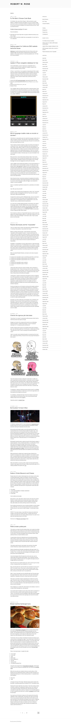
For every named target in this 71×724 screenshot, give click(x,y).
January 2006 (45, 268)
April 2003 (44, 336)
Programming (45, 32)
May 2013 (44, 126)
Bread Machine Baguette (21, 629)
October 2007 (45, 232)
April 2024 (44, 58)
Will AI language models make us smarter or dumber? (24, 134)
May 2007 (44, 241)
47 (27, 712)
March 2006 (45, 264)
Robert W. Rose (20, 3)
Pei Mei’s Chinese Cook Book (16, 29)
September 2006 (45, 253)
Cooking (44, 28)
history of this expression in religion (17, 448)
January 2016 (45, 106)
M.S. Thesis (45, 21)
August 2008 (45, 212)
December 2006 (45, 249)
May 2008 (44, 218)
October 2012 (45, 137)
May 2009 (44, 195)
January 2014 (45, 118)
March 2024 (45, 60)
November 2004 (45, 297)
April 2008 (44, 220)
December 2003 (45, 320)
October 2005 (45, 274)
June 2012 (44, 143)
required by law (35, 424)
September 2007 (45, 235)
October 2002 (45, 349)
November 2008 (45, 205)
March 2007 (45, 243)
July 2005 (44, 280)
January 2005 (45, 293)
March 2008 (45, 222)
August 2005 (45, 278)
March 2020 (45, 83)
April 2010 (44, 178)
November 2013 (45, 122)
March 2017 (45, 91)
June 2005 (44, 282)
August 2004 (45, 303)
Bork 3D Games (45, 19)
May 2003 (44, 334)
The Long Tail (19, 166)
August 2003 (45, 328)
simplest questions (29, 207)
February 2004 (45, 316)
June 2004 (44, 307)
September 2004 (45, 301)
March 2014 (45, 116)
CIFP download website (20, 80)
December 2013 (45, 120)
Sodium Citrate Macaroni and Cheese (22, 473)
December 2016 (45, 95)
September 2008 (45, 210)
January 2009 (45, 201)
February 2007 (45, 245)
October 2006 (45, 251)
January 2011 (45, 166)
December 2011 (45, 149)
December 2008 (45, 203)
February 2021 (45, 76)
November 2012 (45, 135)
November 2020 (45, 79)
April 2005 (44, 287)
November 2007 (45, 230)
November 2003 (45, 322)
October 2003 (45, 324)
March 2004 (45, 314)
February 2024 (45, 62)
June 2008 (44, 216)
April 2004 (44, 311)
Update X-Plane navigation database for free (24, 63)
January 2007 (45, 247)
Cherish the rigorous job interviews (21, 315)
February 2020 (45, 85)
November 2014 (45, 108)
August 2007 (45, 237)
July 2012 (44, 141)
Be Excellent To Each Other (19, 408)
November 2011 (45, 151)
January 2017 (45, 93)
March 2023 (45, 64)
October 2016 (45, 97)
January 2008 (45, 226)
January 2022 (45, 66)
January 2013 (45, 133)
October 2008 (45, 207)
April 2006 (44, 262)
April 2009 (44, 197)
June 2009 (44, 193)
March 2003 (45, 339)
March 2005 (45, 289)
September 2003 (45, 326)
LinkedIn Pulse (21, 400)
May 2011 (44, 160)
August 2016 (45, 101)
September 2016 (45, 99)
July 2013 (44, 124)
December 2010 (45, 168)
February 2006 (45, 266)
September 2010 (45, 170)
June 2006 (44, 260)
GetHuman (12, 51)
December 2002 (45, 345)
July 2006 (44, 257)
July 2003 (44, 330)
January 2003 (45, 343)
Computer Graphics (46, 23)
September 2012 (45, 139)
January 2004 (45, 318)
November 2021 (45, 68)
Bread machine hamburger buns (20, 604)
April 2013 (44, 128)
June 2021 (44, 74)
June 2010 (44, 174)
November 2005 (45, 272)
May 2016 (44, 103)
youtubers (31, 691)
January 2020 (45, 87)
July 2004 (44, 305)
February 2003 (45, 341)
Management (45, 30)
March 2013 (45, 130)
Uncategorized (45, 34)
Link (25, 465)
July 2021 (44, 72)
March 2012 (45, 147)
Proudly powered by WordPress (15, 721)
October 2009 (45, 187)
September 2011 (45, 155)
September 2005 (45, 276)
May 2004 (44, 309)
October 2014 (45, 110)
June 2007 (44, 239)
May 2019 (44, 89)
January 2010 (45, 180)
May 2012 (44, 145)
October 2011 (45, 153)
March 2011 (45, 162)
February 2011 (45, 164)
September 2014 (45, 112)
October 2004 (45, 299)
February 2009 (45, 199)
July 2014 (44, 114)
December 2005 (45, 270)
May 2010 (44, 176)
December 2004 (45, 295)
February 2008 (45, 224)
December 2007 (45, 228)
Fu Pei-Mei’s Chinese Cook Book (20, 18)
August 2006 (45, 255)
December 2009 (45, 183)
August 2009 (45, 189)
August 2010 (45, 172)
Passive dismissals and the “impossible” (22, 225)
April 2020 (44, 81)
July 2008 (44, 214)
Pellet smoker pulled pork (18, 526)
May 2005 (44, 284)
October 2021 (45, 70)
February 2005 (45, 291)
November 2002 (45, 347)
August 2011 (45, 158)
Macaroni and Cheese (21, 518)
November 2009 (45, 185)
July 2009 (44, 191)
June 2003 (44, 332)
